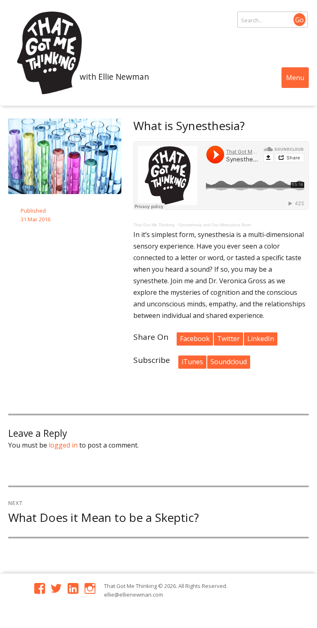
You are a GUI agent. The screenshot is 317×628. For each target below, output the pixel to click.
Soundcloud (229, 361)
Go (299, 19)
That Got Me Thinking (154, 225)
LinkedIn (260, 338)
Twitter (228, 338)
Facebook (195, 338)
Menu (295, 77)
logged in (63, 445)
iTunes (192, 361)
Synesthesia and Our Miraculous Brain (214, 225)
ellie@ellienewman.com (133, 594)
